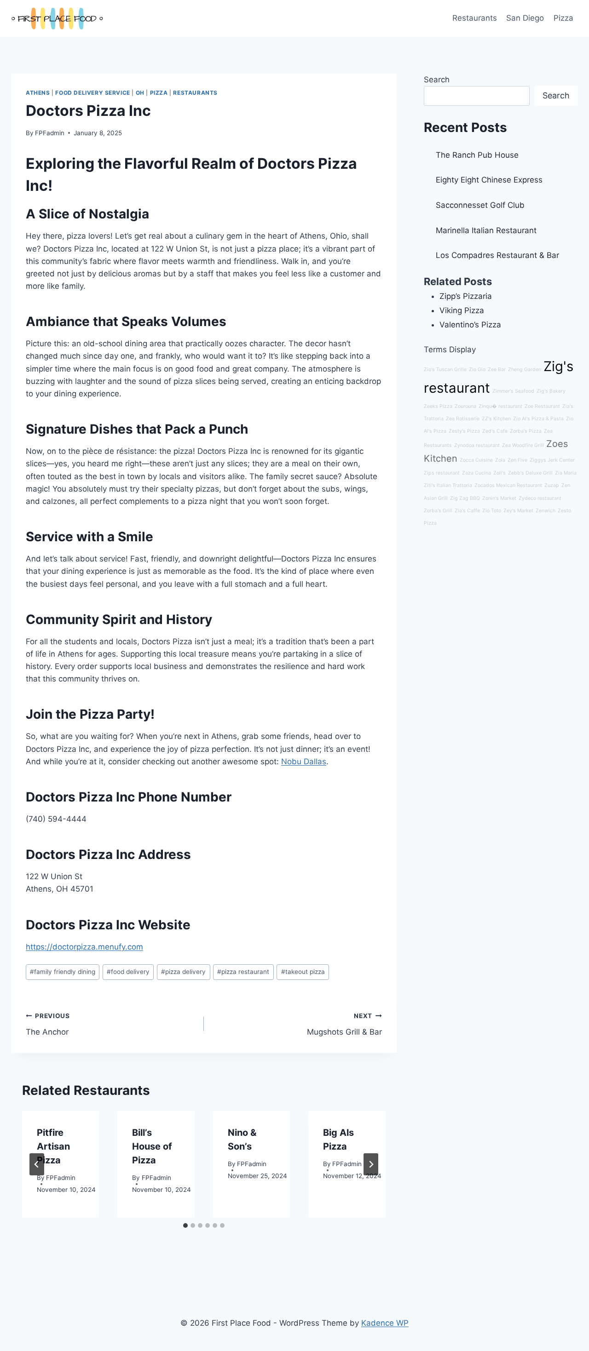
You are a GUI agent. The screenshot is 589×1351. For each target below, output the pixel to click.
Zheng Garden (524, 369)
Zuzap (551, 485)
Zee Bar (497, 369)
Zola (500, 460)
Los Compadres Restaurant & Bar (497, 255)
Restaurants (474, 18)
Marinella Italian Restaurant (486, 230)
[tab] (185, 1225)
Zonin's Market (499, 498)
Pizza (563, 18)
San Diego (525, 18)
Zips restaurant (442, 473)
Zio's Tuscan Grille (445, 369)
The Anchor (48, 1024)
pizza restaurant (243, 971)
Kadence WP (385, 1323)
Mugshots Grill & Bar (344, 1024)
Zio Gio (477, 369)
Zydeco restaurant (540, 498)
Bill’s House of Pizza (152, 1146)
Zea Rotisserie (462, 419)
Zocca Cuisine (476, 460)
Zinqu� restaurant (500, 406)
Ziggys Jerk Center (552, 460)
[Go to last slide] (36, 1164)
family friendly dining (62, 971)
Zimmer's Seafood (513, 391)
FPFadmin (49, 133)
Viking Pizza (461, 310)
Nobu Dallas (303, 761)
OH (140, 92)
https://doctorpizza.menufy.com (84, 946)
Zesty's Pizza (464, 431)
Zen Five (517, 460)
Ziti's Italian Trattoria (448, 485)
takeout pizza (303, 971)
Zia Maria (566, 473)
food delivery (128, 971)
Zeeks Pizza (438, 406)
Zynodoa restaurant (477, 445)
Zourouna (465, 406)
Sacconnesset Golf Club (480, 205)
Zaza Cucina (476, 473)
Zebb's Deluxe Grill (530, 473)
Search (437, 79)
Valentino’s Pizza (470, 324)
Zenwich (545, 511)
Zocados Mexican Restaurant (508, 485)
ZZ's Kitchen (496, 419)
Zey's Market (518, 511)
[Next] (371, 1164)
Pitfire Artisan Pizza (53, 1146)
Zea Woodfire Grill (523, 445)
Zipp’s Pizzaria (465, 296)
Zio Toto (491, 511)
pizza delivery (183, 971)
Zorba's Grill (438, 511)
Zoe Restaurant (542, 406)
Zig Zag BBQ (465, 498)
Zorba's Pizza (526, 431)
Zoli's (499, 473)
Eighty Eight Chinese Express (489, 179)
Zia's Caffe (467, 511)
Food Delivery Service (92, 92)
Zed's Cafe (495, 431)
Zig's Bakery (551, 391)
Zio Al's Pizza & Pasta (538, 419)
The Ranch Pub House (477, 155)
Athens (38, 92)
